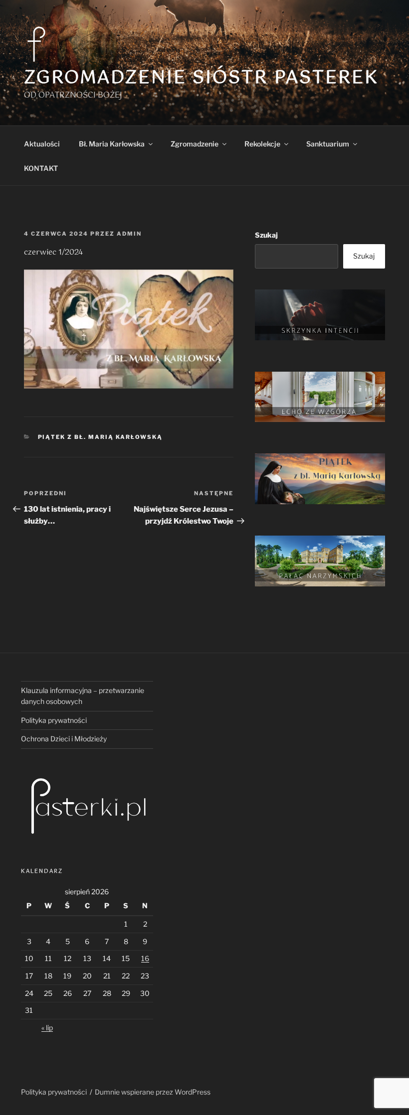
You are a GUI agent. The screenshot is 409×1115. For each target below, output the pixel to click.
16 (145, 958)
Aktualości (42, 143)
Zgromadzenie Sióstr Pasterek (201, 78)
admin (129, 233)
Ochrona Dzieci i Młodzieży (64, 738)
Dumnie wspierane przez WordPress (152, 1092)
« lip (47, 1027)
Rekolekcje (262, 143)
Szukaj (266, 235)
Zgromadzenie (194, 143)
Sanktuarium (327, 143)
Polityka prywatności (54, 720)
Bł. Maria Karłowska (112, 143)
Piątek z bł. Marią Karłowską (100, 436)
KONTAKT (41, 168)
